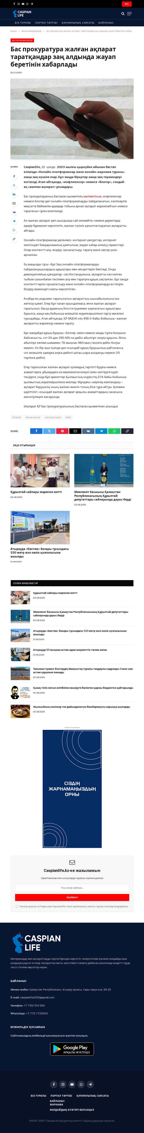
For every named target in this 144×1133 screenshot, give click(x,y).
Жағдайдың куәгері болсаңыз (72, 1110)
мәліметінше (92, 196)
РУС (127, 4)
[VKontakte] (14, 212)
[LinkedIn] (14, 194)
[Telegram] (14, 221)
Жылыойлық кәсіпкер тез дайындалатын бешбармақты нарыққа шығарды (81, 706)
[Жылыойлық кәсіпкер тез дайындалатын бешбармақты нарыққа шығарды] (20, 711)
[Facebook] (14, 176)
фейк (68, 417)
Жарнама (56, 1104)
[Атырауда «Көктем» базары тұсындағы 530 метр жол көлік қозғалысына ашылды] (40, 527)
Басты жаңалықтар (22, 40)
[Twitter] (14, 185)
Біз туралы (23, 22)
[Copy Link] (14, 239)
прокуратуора (53, 417)
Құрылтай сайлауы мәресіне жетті (36, 492)
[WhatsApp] (14, 230)
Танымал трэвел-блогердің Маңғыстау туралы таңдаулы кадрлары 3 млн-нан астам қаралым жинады (83, 670)
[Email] (14, 203)
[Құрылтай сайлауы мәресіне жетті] (40, 470)
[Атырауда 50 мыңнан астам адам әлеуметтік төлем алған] (20, 654)
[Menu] (129, 14)
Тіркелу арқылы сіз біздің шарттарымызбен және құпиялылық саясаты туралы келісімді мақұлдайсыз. (74, 906)
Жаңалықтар (33, 417)
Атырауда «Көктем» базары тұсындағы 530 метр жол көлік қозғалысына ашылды (40, 552)
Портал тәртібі (46, 22)
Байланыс (106, 22)
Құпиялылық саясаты (78, 22)
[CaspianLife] (34, 13)
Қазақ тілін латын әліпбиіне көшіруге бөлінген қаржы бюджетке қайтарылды (83, 687)
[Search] (123, 14)
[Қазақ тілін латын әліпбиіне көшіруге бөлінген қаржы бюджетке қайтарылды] (20, 692)
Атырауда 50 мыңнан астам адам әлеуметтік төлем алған (70, 649)
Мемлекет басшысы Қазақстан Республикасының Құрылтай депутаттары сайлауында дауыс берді (102, 495)
